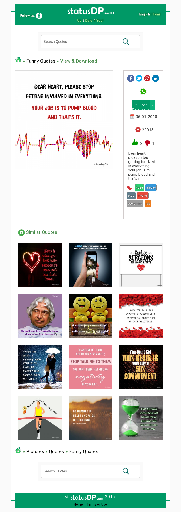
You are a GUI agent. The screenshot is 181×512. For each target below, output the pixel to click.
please (151, 187)
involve (143, 195)
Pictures (35, 451)
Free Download (141, 106)
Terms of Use (97, 504)
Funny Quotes (41, 61)
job (148, 203)
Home (78, 504)
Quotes (56, 451)
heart (139, 187)
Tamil (156, 14)
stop (131, 195)
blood (131, 211)
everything (135, 203)
